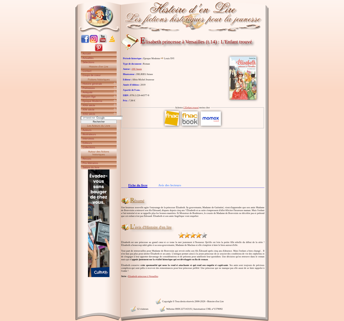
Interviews (88, 138)
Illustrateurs (89, 134)
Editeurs (87, 142)
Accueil (87, 53)
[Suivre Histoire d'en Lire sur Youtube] (102, 42)
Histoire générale (92, 83)
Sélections (88, 62)
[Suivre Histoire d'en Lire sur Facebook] (85, 42)
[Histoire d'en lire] (172, 16)
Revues (87, 158)
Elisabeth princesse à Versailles (143, 276)
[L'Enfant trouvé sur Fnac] (171, 125)
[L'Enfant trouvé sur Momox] (210, 125)
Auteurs (87, 130)
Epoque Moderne (92, 101)
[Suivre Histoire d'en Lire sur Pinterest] (99, 50)
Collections (89, 147)
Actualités (88, 57)
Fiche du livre (137, 185)
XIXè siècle (89, 105)
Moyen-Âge (89, 96)
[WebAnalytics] (98, 301)
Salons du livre (91, 167)
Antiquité (87, 92)
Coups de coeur (92, 75)
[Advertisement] (192, 155)
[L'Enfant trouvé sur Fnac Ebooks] (189, 125)
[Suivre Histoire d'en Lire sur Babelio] (112, 42)
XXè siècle (88, 109)
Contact (87, 70)
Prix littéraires (90, 163)
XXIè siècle (89, 113)
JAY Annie (137, 69)
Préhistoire (89, 88)
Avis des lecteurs (169, 185)
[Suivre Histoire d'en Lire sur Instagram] (94, 42)
